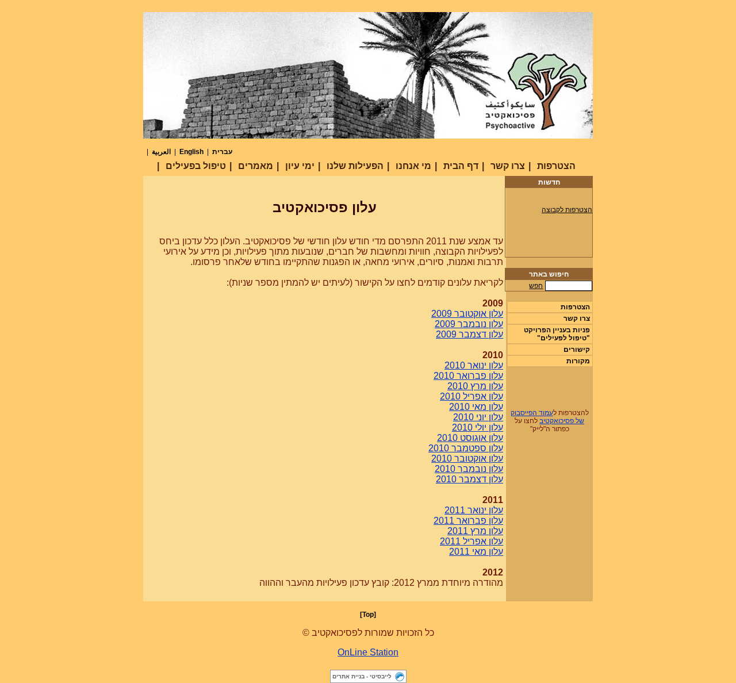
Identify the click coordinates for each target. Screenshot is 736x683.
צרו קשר (507, 166)
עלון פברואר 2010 (468, 376)
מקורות (578, 361)
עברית (222, 152)
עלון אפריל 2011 (471, 541)
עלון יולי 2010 (477, 427)
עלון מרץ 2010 (475, 386)
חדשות (549, 182)
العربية (161, 152)
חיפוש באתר (549, 274)
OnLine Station (368, 652)
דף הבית (460, 166)
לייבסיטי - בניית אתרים (362, 676)
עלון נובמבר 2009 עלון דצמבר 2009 (469, 329)
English (191, 152)
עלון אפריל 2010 (471, 396)
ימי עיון (300, 166)
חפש (536, 286)
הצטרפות (556, 166)
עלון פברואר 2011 (468, 520)
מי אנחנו (413, 166)
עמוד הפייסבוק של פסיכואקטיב (548, 417)
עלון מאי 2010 (476, 407)
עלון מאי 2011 (476, 552)
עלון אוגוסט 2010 (470, 438)
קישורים (577, 350)
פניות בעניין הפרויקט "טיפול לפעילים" (557, 334)
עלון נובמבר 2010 (469, 469)
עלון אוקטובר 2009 (467, 314)
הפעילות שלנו (355, 166)
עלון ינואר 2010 (473, 365)
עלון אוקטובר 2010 (467, 458)
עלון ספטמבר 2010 (465, 448)
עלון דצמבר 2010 (469, 479)
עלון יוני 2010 (478, 417)
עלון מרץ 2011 (475, 531)
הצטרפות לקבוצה (567, 208)
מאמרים (255, 166)
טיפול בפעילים (196, 166)
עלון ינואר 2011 (473, 510)
